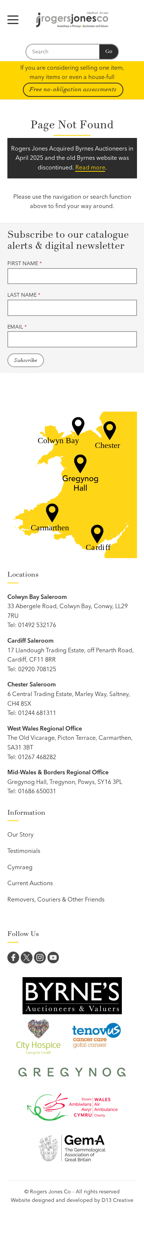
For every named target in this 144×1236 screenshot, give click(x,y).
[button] (12, 20)
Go (108, 51)
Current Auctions (30, 883)
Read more (90, 167)
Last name (23, 294)
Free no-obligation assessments (73, 89)
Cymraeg (19, 867)
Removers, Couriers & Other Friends (55, 899)
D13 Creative (117, 1200)
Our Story (20, 834)
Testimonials (23, 850)
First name (24, 263)
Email (17, 326)
